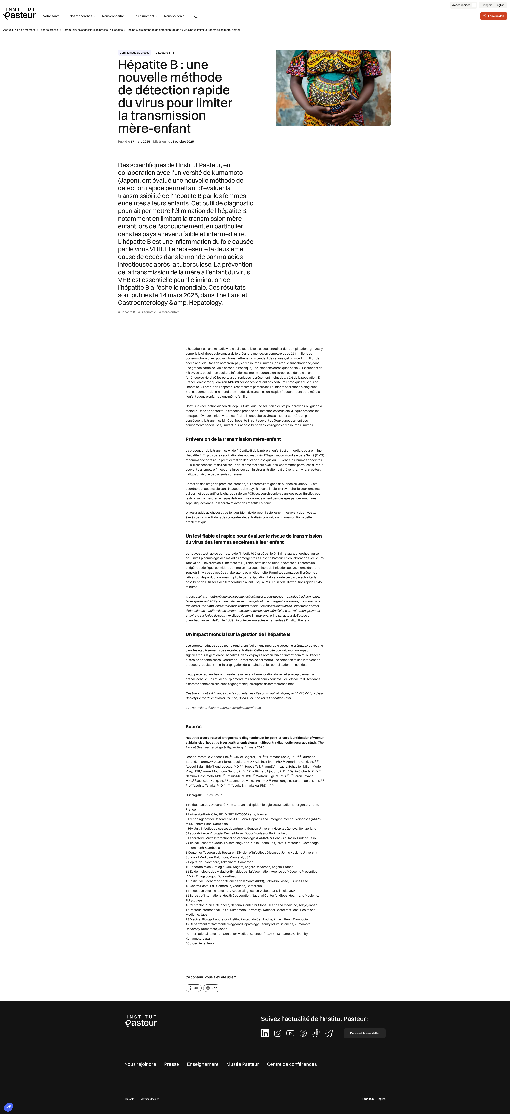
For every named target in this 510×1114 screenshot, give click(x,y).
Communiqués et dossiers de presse (85, 30)
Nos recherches (81, 16)
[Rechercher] (196, 16)
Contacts (129, 1098)
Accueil (8, 30)
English (499, 5)
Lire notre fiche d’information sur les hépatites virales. (223, 708)
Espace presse (48, 30)
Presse (171, 1064)
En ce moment (144, 16)
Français (486, 5)
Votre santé (51, 16)
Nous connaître (113, 16)
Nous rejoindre (140, 1064)
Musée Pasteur (242, 1064)
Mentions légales (150, 1098)
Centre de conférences (292, 1064)
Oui (196, 988)
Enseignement (202, 1064)
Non (214, 988)
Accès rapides (461, 5)
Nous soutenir (174, 16)
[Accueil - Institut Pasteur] (19, 13)
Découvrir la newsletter (364, 1033)
